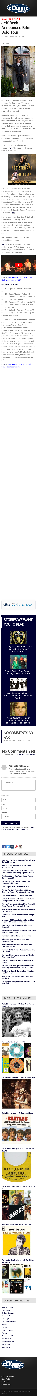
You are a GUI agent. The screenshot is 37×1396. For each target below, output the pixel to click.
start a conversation (27, 755)
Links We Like (6, 1379)
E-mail (4, 804)
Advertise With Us (7, 1376)
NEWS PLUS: (7, 19)
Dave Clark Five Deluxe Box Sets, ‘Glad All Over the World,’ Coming (18, 695)
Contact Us (5, 1382)
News (17, 19)
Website (4, 812)
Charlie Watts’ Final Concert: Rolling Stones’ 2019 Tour (18, 672)
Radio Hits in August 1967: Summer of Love (17, 1113)
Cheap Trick (6, 1316)
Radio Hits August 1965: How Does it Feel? (17, 1224)
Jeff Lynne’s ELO (7, 1336)
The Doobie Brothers (9, 1322)
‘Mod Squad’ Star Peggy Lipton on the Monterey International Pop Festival (18, 720)
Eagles (4, 1324)
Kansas (4, 1333)
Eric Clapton (6, 1319)
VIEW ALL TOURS (8, 1307)
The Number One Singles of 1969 (13, 1042)
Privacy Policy (6, 1385)
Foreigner (5, 1327)
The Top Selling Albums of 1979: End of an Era (18, 1077)
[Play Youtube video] (18, 265)
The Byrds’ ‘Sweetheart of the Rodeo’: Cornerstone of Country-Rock (18, 649)
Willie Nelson (6, 1339)
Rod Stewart (6, 1347)
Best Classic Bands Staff (14, 36)
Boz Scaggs (6, 1344)
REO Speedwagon (8, 1342)
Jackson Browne (8, 1313)
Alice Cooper (6, 1310)
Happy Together (7, 1330)
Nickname (5, 796)
